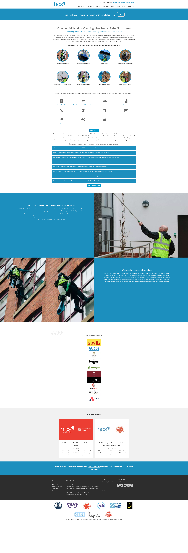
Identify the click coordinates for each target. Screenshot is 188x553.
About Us (90, 6)
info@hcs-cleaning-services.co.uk (126, 482)
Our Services (81, 6)
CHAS (159, 273)
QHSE (97, 6)
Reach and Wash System (31, 217)
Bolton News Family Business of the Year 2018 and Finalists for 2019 (105, 41)
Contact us (94, 130)
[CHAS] (72, 505)
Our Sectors (55, 488)
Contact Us (129, 6)
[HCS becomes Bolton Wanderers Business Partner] (76, 429)
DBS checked (151, 275)
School (124, 136)
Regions (54, 490)
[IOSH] (101, 505)
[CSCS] (80, 514)
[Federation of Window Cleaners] (87, 505)
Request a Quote (120, 6)
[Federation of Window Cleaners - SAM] (108, 514)
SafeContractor (166, 273)
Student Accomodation (92, 136)
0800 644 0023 (107, 3)
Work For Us (55, 493)
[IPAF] (130, 505)
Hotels (73, 136)
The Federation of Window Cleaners (148, 273)
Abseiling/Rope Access (61, 217)
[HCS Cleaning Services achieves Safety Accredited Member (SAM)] (112, 429)
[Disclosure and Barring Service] (94, 514)
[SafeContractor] (58, 505)
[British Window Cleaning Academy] (115, 505)
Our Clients (105, 6)
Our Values (55, 484)
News (112, 6)
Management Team (57, 486)
